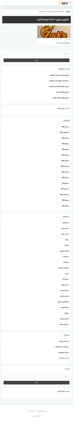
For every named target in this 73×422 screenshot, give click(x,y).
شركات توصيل (64, 251)
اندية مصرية (64, 234)
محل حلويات (64, 285)
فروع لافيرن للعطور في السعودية (58, 81)
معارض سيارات (64, 319)
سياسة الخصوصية (41, 411)
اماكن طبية (65, 229)
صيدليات (65, 257)
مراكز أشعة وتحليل (63, 302)
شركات (66, 245)
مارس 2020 (65, 172)
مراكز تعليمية (64, 308)
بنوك (66, 240)
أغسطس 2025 (64, 133)
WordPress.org (63, 358)
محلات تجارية (64, 291)
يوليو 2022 (65, 144)
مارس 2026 (65, 127)
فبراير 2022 (65, 155)
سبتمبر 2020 (64, 166)
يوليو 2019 (65, 200)
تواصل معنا (31, 411)
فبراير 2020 (65, 178)
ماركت (66, 274)
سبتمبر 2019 (64, 189)
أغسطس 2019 (64, 195)
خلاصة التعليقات (63, 353)
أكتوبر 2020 (65, 161)
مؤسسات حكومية (63, 268)
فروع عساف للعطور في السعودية (58, 87)
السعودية (65, 223)
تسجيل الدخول (63, 341)
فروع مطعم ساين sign (62, 92)
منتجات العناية (63, 325)
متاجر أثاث (65, 279)
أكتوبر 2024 (65, 138)
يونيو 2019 (65, 206)
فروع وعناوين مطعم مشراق (60, 98)
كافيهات (65, 262)
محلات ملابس (64, 296)
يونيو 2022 (65, 149)
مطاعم (66, 313)
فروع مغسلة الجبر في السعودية (59, 75)
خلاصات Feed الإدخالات (61, 347)
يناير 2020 (65, 183)
